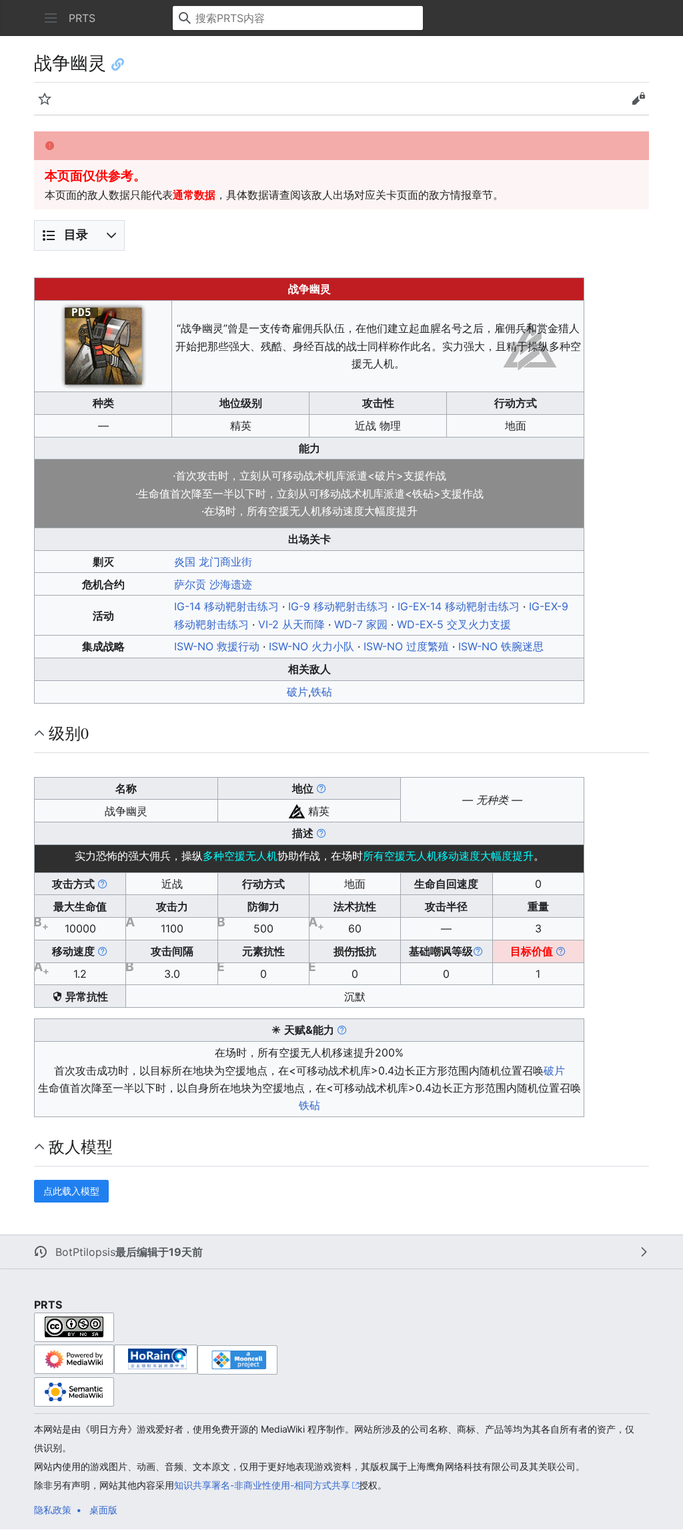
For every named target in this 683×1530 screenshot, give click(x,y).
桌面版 (103, 1509)
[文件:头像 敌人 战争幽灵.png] (103, 344)
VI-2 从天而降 (291, 624)
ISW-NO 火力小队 (311, 646)
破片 (297, 691)
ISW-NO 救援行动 (216, 646)
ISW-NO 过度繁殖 (406, 646)
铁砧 (321, 691)
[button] (50, 18)
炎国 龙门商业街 (213, 561)
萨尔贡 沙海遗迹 (213, 584)
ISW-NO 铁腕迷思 (501, 646)
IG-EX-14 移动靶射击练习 (459, 606)
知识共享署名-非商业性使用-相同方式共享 (262, 1485)
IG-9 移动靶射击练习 (338, 606)
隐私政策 (52, 1509)
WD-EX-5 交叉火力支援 (454, 624)
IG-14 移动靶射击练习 (226, 606)
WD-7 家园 (361, 624)
